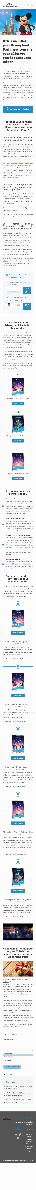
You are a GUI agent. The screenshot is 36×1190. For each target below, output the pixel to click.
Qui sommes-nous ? (29, 1124)
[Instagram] (16, 1134)
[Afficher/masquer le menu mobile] (32, 5)
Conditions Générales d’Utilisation (29, 1141)
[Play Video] (18, 932)
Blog (29, 1151)
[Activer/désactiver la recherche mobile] (28, 5)
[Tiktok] (20, 1134)
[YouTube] (18, 1138)
